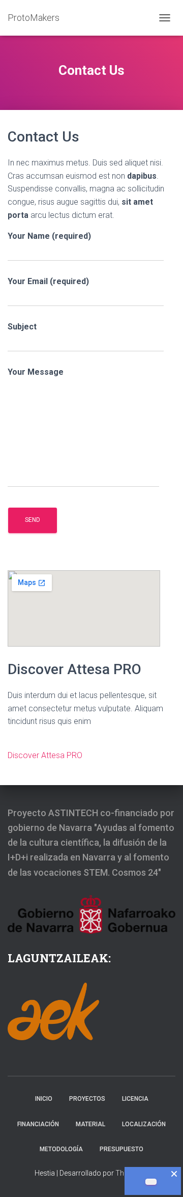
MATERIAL (90, 1124)
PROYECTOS (87, 1098)
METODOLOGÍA (61, 1149)
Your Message (36, 372)
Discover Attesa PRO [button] (45, 755)
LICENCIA (135, 1098)
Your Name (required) (49, 236)
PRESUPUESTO (121, 1149)
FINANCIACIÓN (38, 1124)
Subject (22, 326)
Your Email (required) (48, 281)
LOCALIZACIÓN (144, 1124)
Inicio (43, 1098)
